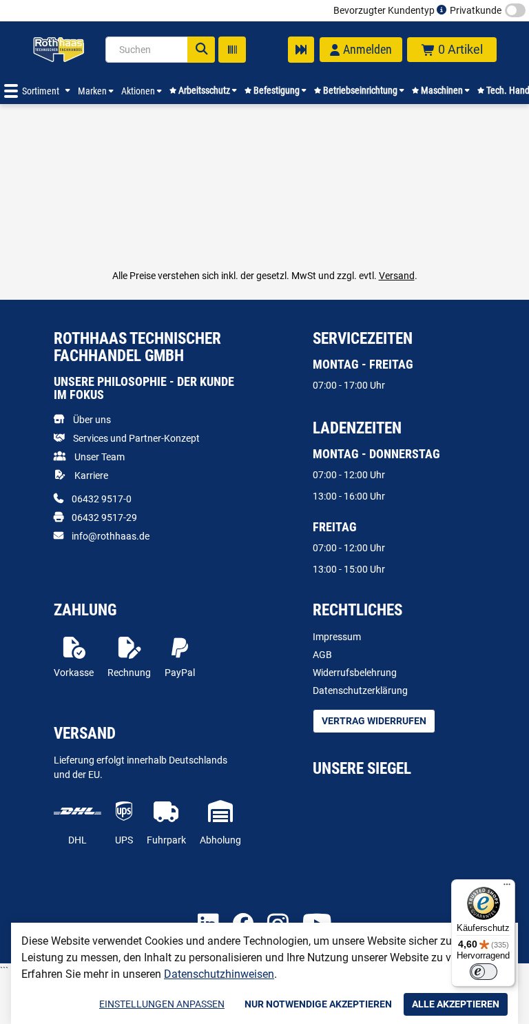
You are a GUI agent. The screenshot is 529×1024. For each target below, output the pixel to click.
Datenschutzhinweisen (219, 974)
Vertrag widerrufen (374, 720)
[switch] (483, 971)
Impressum (337, 636)
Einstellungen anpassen (162, 1004)
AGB (322, 654)
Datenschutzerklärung (360, 690)
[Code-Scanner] (232, 50)
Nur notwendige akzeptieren (318, 1004)
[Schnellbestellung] (301, 50)
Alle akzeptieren (455, 1004)
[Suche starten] (201, 50)
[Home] (58, 49)
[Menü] (507, 887)
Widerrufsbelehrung (355, 672)
